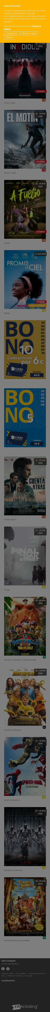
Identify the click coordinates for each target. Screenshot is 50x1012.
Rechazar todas (29, 33)
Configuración (12, 33)
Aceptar (9, 37)
